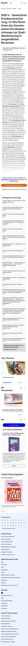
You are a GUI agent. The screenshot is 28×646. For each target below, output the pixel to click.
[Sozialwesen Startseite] (4, 3)
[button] (14, 185)
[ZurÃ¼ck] (21, 388)
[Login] (25, 2)
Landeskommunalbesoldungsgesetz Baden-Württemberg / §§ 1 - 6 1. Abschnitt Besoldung (13, 222)
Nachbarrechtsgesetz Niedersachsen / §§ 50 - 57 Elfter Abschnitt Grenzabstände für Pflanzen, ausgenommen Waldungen (14, 291)
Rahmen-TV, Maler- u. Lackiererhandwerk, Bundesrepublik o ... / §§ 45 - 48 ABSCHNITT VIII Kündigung (14, 264)
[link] (3, 8)
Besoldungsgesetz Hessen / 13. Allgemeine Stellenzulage (14, 278)
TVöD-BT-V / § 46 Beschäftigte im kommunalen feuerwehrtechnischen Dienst (14, 339)
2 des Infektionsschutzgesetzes (13, 105)
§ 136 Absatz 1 (10, 68)
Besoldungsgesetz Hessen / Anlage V (12, 284)
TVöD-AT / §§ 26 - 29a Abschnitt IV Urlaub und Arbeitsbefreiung (14, 201)
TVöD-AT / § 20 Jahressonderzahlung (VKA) (12, 229)
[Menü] (10, 2)
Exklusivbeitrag (7, 382)
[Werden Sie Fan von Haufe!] (2, 593)
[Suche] (22, 2)
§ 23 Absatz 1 (12, 104)
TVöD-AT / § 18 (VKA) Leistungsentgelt (13, 250)
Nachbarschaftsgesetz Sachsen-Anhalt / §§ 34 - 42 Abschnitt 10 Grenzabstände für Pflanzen (14, 237)
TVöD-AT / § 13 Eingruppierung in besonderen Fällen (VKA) (14, 271)
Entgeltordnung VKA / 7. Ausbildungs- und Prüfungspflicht (14, 244)
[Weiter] (24, 387)
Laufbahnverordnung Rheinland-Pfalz (12, 333)
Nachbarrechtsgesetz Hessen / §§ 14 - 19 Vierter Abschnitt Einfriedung (13, 319)
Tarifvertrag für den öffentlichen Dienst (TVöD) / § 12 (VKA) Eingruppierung (13, 208)
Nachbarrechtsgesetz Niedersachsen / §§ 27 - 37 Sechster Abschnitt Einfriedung (14, 256)
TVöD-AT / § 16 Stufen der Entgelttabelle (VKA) (13, 214)
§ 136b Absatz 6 (16, 136)
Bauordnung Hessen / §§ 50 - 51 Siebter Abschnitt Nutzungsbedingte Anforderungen (13, 326)
